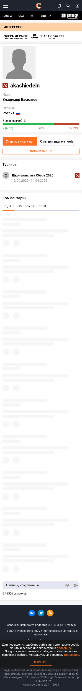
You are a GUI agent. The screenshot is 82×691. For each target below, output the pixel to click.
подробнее (64, 648)
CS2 (21, 15)
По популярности (32, 206)
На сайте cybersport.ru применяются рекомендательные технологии (41, 632)
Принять (41, 662)
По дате (8, 206)
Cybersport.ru (31, 684)
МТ (33, 15)
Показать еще (41, 151)
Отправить (75, 585)
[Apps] (59, 5)
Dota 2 (7, 15)
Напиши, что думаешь (22, 585)
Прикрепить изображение (66, 585)
